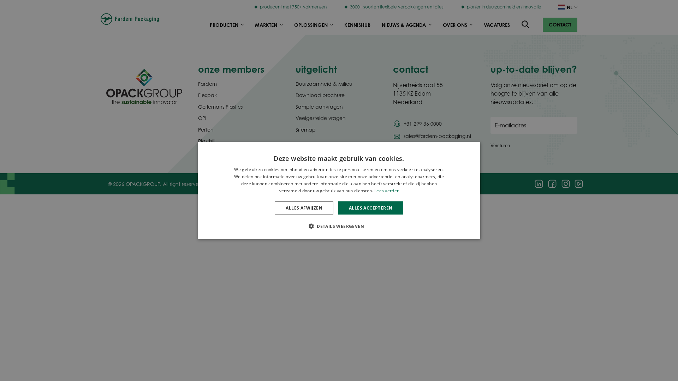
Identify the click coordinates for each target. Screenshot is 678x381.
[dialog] (339, 190)
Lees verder (386, 190)
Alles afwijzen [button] (304, 208)
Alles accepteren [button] (370, 208)
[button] (339, 226)
